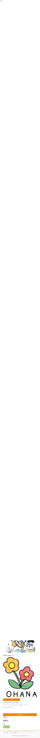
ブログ (10, 732)
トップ (5, 731)
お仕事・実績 (6, 732)
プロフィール (9, 731)
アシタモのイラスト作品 (23, 731)
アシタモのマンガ (15, 731)
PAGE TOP (38, 715)
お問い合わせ (15, 732)
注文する (11, 699)
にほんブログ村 (5, 718)
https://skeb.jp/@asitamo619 (8, 707)
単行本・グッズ (31, 731)
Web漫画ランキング (5, 721)
